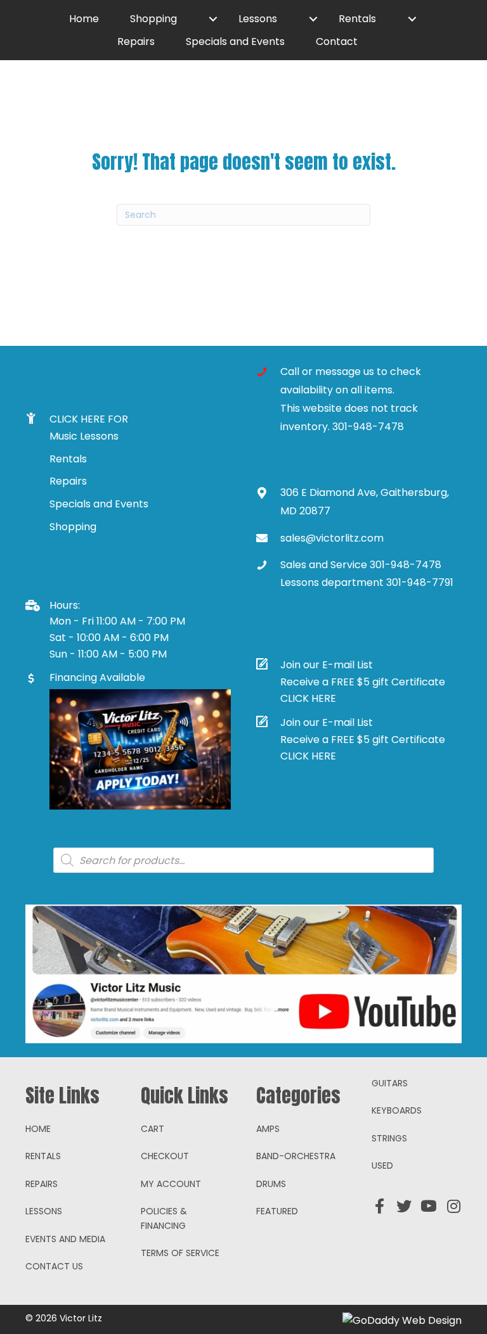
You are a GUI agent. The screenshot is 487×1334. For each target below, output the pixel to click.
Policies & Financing (164, 1218)
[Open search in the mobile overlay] (243, 860)
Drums (271, 1184)
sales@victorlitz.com (332, 538)
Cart (152, 1128)
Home (38, 1128)
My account (171, 1184)
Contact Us (54, 1266)
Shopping (72, 526)
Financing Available (97, 677)
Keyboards (397, 1110)
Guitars (390, 1083)
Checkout (165, 1156)
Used (382, 1165)
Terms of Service (180, 1253)
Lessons (43, 1211)
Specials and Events (98, 504)
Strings (389, 1138)
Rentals (68, 459)
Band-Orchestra (295, 1156)
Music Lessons (84, 436)
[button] (213, 19)
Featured (277, 1211)
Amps (268, 1128)
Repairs (68, 481)
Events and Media (65, 1239)
